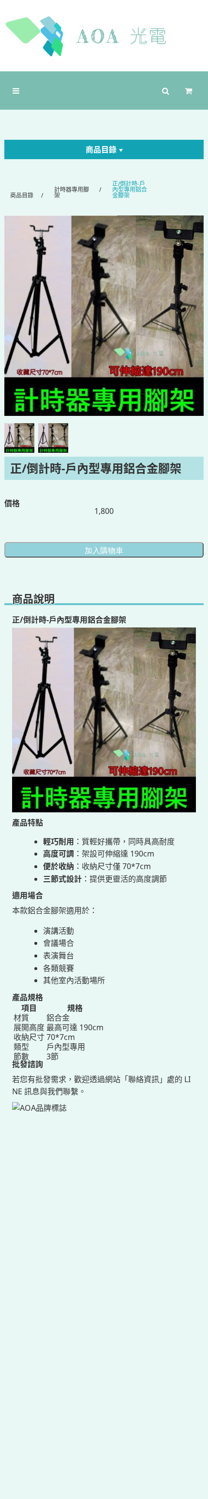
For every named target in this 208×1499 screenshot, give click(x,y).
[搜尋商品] (165, 90)
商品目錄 (101, 149)
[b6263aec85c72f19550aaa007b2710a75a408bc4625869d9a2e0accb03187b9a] (104, 315)
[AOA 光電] (103, 36)
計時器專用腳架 (71, 192)
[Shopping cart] (190, 90)
